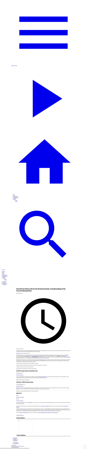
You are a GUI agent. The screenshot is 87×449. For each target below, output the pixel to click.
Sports (14, 199)
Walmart (17, 407)
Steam (43, 406)
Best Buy (65, 406)
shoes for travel (55, 412)
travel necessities (67, 356)
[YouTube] (4, 284)
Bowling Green (15, 196)
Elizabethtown (15, 197)
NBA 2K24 (30, 402)
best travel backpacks (42, 412)
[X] (4, 282)
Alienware (18, 387)
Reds (16, 200)
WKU (14, 195)
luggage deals (49, 412)
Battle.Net (48, 406)
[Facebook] (4, 281)
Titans (16, 201)
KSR (14, 194)
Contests (14, 198)
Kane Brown (18, 353)
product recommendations (23, 412)
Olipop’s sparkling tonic (43, 376)
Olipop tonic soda (43, 359)
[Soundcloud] (4, 283)
